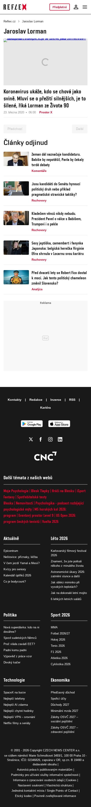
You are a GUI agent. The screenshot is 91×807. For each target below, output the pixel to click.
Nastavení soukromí (31, 785)
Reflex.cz (10, 21)
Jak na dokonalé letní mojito (69, 593)
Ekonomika (60, 680)
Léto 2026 (59, 538)
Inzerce (55, 399)
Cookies (71, 780)
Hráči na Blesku (63, 490)
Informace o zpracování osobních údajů (38, 780)
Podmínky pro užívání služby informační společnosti (44, 775)
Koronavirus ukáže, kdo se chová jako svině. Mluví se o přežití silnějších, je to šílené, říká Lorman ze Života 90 (45, 98)
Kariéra (45, 407)
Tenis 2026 (58, 645)
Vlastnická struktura (59, 785)
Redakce (35, 399)
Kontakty (14, 399)
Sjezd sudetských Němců (20, 638)
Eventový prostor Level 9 (36, 515)
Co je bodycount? (15, 581)
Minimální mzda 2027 (64, 711)
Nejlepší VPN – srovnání (19, 717)
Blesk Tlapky (40, 490)
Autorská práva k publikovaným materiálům (44, 769)
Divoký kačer (12, 662)
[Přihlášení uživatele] (76, 7)
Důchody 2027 (60, 704)
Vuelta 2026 (50, 521)
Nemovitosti (24, 503)
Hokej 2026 (58, 639)
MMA (54, 627)
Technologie (14, 680)
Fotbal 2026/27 (60, 633)
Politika (10, 615)
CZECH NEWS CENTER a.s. (61, 750)
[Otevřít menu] (84, 7)
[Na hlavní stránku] (15, 7)
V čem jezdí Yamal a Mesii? (22, 563)
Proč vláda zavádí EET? (19, 644)
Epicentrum (11, 550)
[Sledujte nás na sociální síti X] (30, 439)
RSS (72, 399)
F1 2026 (56, 652)
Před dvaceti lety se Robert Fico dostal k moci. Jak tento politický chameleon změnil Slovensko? (59, 277)
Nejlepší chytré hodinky (19, 711)
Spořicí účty (58, 698)
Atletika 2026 (59, 658)
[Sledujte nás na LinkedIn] (60, 439)
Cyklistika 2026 (60, 664)
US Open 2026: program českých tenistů (40, 518)
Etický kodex (23, 796)
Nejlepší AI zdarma (16, 704)
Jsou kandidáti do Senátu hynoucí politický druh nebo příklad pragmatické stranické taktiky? (56, 189)
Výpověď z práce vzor (18, 656)
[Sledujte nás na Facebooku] (40, 439)
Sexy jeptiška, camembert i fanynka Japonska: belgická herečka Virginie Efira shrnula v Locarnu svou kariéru (58, 248)
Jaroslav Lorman (32, 21)
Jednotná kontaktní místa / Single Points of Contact (44, 790)
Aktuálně (11, 538)
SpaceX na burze (15, 692)
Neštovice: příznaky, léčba (21, 557)
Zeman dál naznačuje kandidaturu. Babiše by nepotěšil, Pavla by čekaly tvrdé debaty (58, 159)
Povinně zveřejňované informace (55, 796)
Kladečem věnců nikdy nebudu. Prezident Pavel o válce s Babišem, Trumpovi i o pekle (57, 218)
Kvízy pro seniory (15, 569)
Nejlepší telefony (14, 698)
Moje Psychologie (16, 490)
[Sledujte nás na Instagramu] (50, 439)
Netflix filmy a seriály (17, 723)
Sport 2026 (60, 615)
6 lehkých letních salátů (66, 599)
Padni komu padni (15, 650)
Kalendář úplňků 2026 (17, 575)
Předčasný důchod (63, 692)
